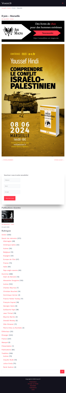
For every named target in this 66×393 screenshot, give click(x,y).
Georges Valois (9, 306)
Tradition (5, 353)
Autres (5, 248)
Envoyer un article (33, 383)
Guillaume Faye (9, 310)
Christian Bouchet (10, 291)
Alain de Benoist (9, 277)
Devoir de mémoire (9, 238)
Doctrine (5, 274)
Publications (6, 350)
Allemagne (7, 241)
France (5, 263)
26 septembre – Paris (8, 224)
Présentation (7, 346)
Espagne (6, 256)
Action (4, 235)
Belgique (6, 252)
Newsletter (33, 385)
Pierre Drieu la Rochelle (12, 328)
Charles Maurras (9, 288)
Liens (33, 389)
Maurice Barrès (9, 317)
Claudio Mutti (8, 360)
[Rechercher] (62, 371)
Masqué (5, 342)
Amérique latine (9, 245)
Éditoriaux (5, 331)
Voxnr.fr (7, 3)
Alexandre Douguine (11, 280)
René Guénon (8, 367)
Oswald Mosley (9, 320)
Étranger (5, 335)
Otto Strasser (8, 324)
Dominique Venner (10, 295)
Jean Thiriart (8, 313)
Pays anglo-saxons (10, 270)
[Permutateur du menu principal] (62, 3)
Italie (5, 267)
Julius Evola (7, 363)
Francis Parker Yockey (11, 299)
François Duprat (9, 302)
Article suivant (59, 160)
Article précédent (7, 160)
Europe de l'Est (9, 259)
